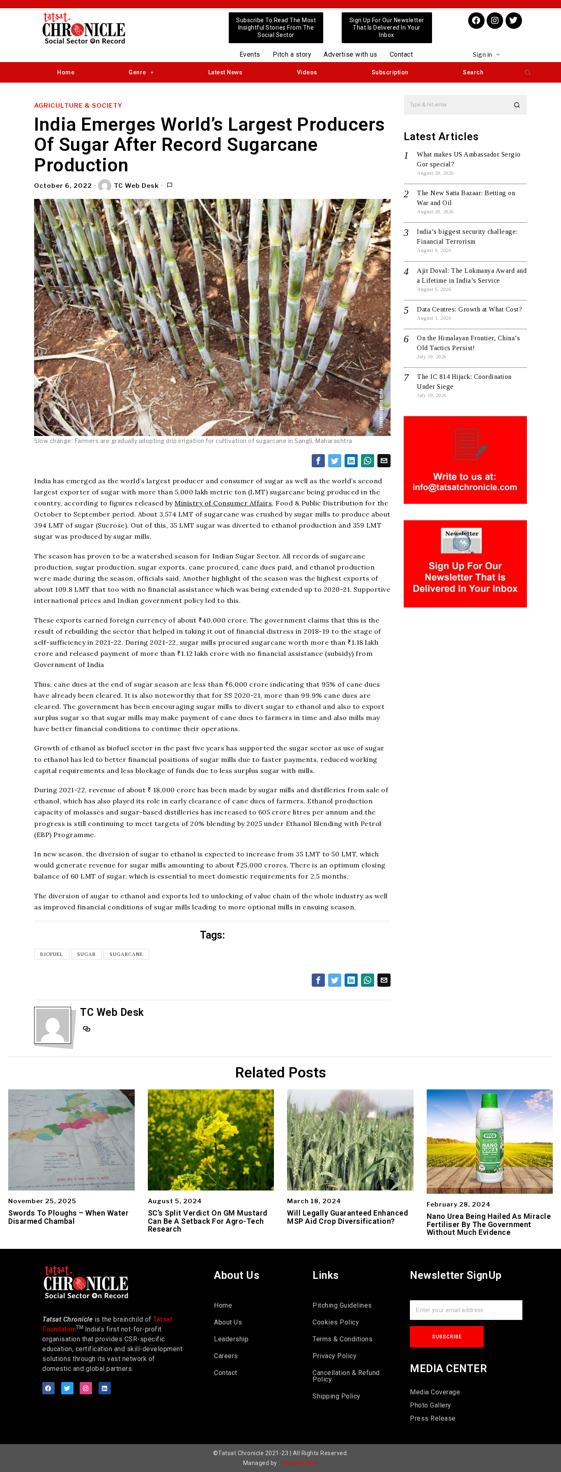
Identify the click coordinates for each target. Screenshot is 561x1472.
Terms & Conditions (342, 1339)
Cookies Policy (336, 1322)
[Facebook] (476, 20)
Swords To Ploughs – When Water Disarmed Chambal (68, 1217)
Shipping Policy (337, 1396)
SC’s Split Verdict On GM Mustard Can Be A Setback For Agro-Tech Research (207, 1221)
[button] (528, 72)
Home (65, 72)
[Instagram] (495, 20)
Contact (401, 54)
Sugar (86, 954)
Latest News (225, 72)
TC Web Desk (136, 185)
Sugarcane (126, 954)
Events (249, 54)
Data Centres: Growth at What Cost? (469, 309)
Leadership (231, 1339)
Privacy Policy (334, 1356)
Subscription (390, 72)
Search (473, 72)
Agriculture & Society (78, 105)
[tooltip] (318, 460)
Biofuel (51, 954)
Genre (137, 72)
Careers (226, 1356)
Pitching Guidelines (342, 1305)
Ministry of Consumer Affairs (223, 503)
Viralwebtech (299, 1463)
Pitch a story (292, 54)
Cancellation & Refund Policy (346, 1376)
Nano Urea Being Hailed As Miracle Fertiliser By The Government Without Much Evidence (489, 1224)
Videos (307, 72)
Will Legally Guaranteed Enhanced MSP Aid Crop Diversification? (347, 1217)
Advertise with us (350, 54)
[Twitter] (514, 20)
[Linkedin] (105, 1388)
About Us (228, 1322)
